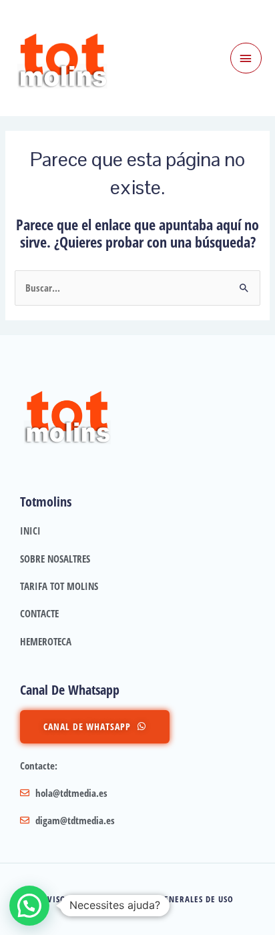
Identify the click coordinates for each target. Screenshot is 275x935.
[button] (29, 906)
